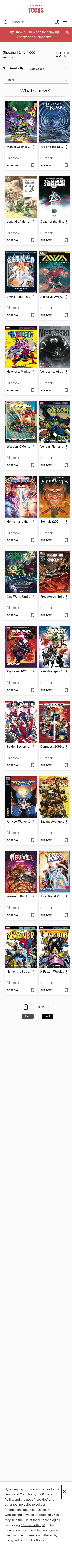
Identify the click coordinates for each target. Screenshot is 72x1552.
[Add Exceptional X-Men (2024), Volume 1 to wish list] (66, 915)
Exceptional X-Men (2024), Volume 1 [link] (52, 896)
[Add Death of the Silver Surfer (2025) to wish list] (66, 240)
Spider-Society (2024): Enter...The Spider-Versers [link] (19, 747)
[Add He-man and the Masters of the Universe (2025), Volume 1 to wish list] (32, 540)
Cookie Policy (34, 1540)
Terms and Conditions (20, 1494)
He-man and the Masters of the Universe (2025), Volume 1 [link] (19, 522)
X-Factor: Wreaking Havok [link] (52, 972)
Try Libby (15, 32)
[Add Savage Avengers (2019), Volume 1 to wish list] (66, 840)
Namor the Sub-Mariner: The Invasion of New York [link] (19, 972)
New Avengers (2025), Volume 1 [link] (52, 671)
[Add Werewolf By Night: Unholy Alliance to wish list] (32, 915)
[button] (58, 56)
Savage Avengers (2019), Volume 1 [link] (52, 822)
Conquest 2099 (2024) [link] (52, 747)
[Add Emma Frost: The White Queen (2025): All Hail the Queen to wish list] (32, 315)
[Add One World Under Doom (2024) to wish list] (32, 615)
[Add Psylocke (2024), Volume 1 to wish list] (32, 690)
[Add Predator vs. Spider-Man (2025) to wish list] (66, 615)
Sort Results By (13, 68)
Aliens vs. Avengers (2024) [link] (52, 297)
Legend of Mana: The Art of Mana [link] (19, 222)
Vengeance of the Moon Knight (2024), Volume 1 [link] (52, 372)
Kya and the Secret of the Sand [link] (52, 147)
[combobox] (27, 22)
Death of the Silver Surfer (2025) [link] (52, 222)
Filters (10, 80)
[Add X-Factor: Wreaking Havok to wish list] (66, 990)
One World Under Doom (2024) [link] (19, 597)
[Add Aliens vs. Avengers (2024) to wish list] (66, 315)
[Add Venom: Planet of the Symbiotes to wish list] (66, 465)
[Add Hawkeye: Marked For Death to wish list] (32, 390)
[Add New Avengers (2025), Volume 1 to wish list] (66, 690)
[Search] (5, 22)
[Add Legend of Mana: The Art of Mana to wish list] (32, 240)
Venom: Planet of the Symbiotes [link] (52, 447)
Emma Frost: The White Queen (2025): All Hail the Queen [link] (19, 297)
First (27, 1016)
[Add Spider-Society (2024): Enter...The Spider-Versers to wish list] (32, 765)
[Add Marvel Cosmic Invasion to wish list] (32, 165)
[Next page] (48, 1007)
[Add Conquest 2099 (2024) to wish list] (66, 765)
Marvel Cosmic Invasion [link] (19, 147)
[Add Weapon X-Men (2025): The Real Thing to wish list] (32, 465)
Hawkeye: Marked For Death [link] (19, 372)
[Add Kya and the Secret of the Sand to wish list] (66, 165)
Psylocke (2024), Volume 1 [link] (19, 671)
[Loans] (57, 22)
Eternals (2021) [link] (50, 522)
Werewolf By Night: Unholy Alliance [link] (19, 896)
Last (47, 1016)
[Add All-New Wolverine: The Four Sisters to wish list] (32, 840)
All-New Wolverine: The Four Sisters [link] (19, 822)
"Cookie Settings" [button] (33, 1525)
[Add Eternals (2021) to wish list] (66, 540)
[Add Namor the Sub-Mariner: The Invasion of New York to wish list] (32, 990)
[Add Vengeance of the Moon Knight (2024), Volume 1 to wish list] (66, 390)
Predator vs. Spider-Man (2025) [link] (52, 597)
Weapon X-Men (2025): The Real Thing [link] (19, 447)
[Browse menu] (65, 22)
